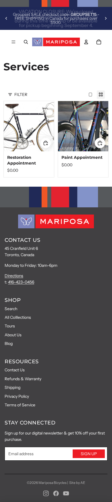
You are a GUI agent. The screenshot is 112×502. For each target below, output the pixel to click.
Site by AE (77, 482)
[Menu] (13, 42)
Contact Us (15, 369)
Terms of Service (20, 405)
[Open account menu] (86, 42)
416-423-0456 (21, 282)
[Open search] (26, 42)
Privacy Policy (17, 396)
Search (11, 308)
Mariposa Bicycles (52, 482)
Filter (20, 94)
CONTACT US (22, 240)
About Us (13, 334)
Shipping (12, 387)
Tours (10, 326)
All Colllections (18, 317)
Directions (14, 275)
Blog (9, 343)
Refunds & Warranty (23, 378)
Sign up (89, 453)
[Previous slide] (6, 18)
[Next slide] (105, 18)
